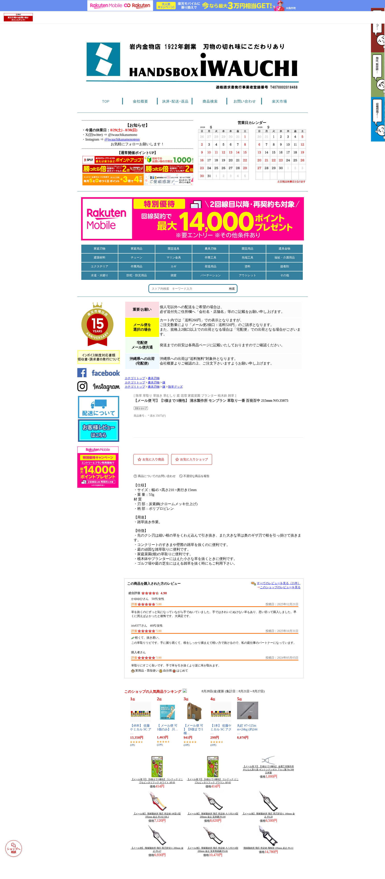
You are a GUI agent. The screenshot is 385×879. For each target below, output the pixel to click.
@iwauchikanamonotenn (122, 139)
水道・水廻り (99, 275)
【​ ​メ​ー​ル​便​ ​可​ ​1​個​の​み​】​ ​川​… (167, 727)
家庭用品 (136, 248)
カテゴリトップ (135, 378)
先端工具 (247, 257)
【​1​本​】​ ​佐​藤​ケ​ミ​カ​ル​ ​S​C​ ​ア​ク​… (220, 729)
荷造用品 (210, 266)
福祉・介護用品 (284, 257)
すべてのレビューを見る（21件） (279, 583)
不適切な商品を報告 (196, 476)
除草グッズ (175, 386)
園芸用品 (247, 248)
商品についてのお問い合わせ (157, 476)
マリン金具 (173, 257)
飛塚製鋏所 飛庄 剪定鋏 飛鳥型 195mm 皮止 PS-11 (268, 848)
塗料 (247, 266)
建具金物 (284, 248)
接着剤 (284, 266)
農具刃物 (210, 248)
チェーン (136, 257)
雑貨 (173, 275)
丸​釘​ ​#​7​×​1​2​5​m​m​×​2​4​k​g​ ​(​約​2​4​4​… (247, 729)
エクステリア (99, 266)
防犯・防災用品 (137, 275)
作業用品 (136, 266)
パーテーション (211, 275)
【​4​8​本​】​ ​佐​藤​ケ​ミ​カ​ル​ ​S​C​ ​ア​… (140, 729)
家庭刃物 (99, 248)
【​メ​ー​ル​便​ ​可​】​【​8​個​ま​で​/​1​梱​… (193, 729)
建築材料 (99, 257)
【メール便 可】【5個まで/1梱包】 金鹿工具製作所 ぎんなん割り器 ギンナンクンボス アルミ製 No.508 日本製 (268, 769)
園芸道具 (173, 248)
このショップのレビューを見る (280, 587)
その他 (284, 275)
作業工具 (210, 257)
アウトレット (247, 275)
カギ (173, 266)
